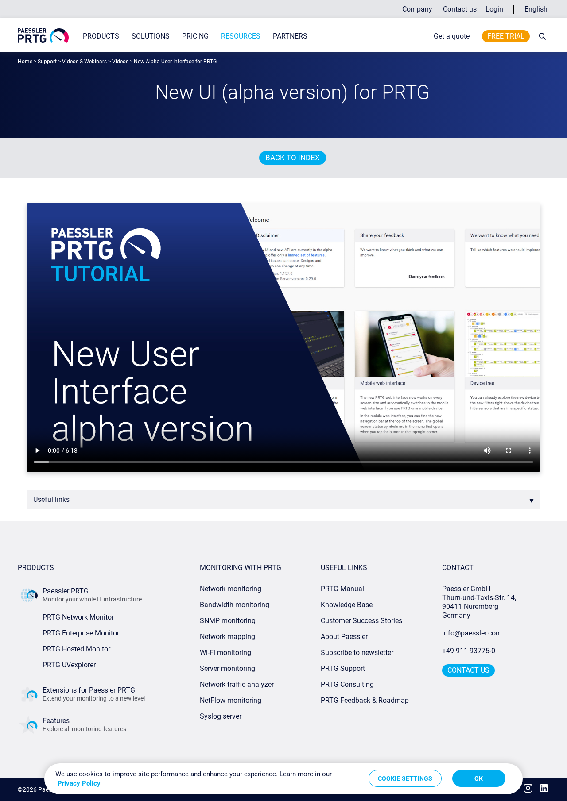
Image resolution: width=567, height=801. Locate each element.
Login (494, 9)
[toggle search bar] (540, 36)
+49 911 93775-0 (468, 651)
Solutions (151, 36)
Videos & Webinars (84, 61)
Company (417, 9)
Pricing (195, 36)
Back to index (292, 157)
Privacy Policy (79, 783)
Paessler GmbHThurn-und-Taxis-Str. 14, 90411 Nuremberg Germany (480, 602)
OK (478, 778)
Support (47, 61)
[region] (283, 778)
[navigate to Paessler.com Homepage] (43, 35)
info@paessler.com (472, 633)
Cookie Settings (405, 778)
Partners (290, 36)
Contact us (460, 9)
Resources (240, 36)
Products (101, 36)
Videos (120, 61)
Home (25, 61)
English (536, 9)
